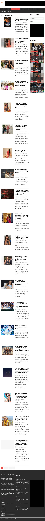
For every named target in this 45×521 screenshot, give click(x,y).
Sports (28, 9)
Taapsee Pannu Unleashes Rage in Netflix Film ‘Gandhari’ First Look (22, 19)
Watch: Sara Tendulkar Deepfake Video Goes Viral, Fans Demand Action (21, 258)
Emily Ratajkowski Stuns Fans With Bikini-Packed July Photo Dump (21, 237)
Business (7, 9)
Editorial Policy (3, 504)
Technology (35, 9)
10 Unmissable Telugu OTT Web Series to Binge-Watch (22, 171)
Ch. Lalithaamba (24, 375)
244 (10, 468)
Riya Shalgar (25, 153)
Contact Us (10, 11)
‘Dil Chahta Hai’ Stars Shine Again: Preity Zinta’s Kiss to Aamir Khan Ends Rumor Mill (22, 216)
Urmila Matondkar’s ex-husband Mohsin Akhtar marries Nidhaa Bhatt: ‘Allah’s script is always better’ (21, 443)
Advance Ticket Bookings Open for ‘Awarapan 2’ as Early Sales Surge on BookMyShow (22, 192)
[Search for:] (37, 18)
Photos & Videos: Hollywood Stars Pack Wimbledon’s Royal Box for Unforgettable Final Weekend (21, 305)
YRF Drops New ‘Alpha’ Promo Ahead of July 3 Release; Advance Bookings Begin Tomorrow (22, 348)
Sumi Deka (23, 352)
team (5, 477)
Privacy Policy (3, 509)
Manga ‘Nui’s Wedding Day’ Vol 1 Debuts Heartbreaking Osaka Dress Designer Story (21, 395)
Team (2, 511)
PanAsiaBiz (3, 474)
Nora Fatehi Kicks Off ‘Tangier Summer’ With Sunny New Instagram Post (21, 105)
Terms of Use (3, 513)
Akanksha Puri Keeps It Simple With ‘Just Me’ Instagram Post (21, 62)
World (22, 9)
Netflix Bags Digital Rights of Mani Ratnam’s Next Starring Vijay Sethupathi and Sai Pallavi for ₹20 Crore (22, 371)
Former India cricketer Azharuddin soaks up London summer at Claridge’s (21, 127)
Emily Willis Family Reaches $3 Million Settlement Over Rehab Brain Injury (21, 282)
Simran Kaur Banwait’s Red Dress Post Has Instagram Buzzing (21, 150)
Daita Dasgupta (24, 262)
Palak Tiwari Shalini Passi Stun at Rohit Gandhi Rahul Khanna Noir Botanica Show (22, 41)
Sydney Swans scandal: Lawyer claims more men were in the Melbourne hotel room (37, 58)
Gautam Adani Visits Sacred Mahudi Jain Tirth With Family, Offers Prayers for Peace (22, 83)
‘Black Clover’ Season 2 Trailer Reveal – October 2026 (21, 327)
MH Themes (16, 518)
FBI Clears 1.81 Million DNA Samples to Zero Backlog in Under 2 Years (36, 48)
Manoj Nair (24, 447)
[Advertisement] (25, 3)
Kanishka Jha (25, 22)
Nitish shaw (25, 131)
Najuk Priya (25, 44)
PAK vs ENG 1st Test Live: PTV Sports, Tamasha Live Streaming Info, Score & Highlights (37, 88)
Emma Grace (24, 286)
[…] (21, 33)
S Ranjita (24, 65)
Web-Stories (3, 11)
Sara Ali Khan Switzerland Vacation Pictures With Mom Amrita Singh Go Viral (22, 419)
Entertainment (15, 9)
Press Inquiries (3, 508)
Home (2, 9)
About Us (2, 500)
